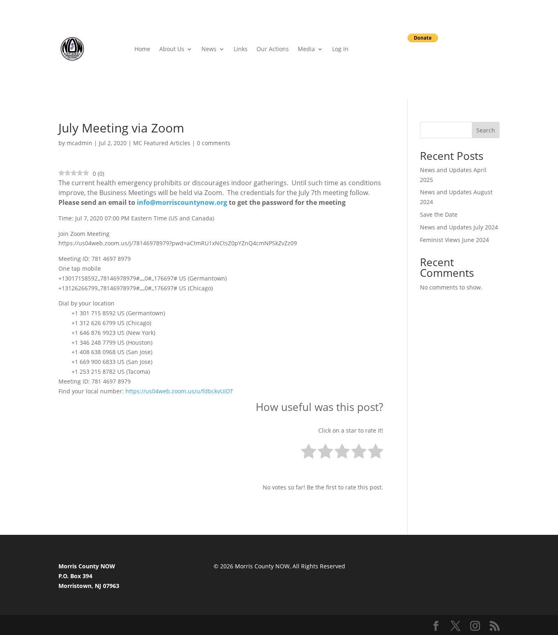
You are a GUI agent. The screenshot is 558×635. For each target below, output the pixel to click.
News (209, 49)
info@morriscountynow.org (182, 202)
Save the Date (439, 214)
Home (142, 49)
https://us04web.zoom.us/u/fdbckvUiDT (179, 391)
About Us (171, 49)
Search (485, 130)
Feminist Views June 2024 (454, 240)
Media (306, 49)
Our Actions (273, 49)
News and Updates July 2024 (459, 227)
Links (241, 49)
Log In (340, 49)
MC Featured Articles (161, 143)
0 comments (213, 143)
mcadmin (79, 143)
